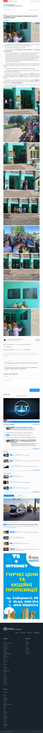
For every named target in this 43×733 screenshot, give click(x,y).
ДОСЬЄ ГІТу (9, 495)
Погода (4, 650)
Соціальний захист (7, 654)
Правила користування (8, 731)
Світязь (4, 722)
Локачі (4, 709)
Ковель (4, 707)
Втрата (4, 659)
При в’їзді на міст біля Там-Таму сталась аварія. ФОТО (22, 524)
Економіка (27, 648)
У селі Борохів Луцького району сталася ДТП (17, 537)
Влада (26, 641)
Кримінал (5, 664)
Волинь (4, 697)
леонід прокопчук (11, 344)
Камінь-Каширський (7, 704)
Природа (5, 652)
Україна (4, 695)
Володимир (5, 698)
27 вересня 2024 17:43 (15, 475)
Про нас (29, 632)
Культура (27, 650)
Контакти (22, 632)
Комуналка (5, 646)
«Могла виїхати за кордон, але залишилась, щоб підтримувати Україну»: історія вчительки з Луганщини (21, 368)
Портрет (5, 680)
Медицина (5, 678)
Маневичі (5, 716)
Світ (4, 693)
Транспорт (5, 683)
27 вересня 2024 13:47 (17, 465)
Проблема (5, 667)
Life (4, 641)
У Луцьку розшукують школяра (15, 1)
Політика (27, 651)
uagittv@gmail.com (6, 356)
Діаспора (5, 645)
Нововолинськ (6, 717)
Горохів (4, 700)
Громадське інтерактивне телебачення (15, 339)
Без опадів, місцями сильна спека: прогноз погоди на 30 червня (21, 363)
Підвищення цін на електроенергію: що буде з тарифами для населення (21, 437)
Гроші (4, 672)
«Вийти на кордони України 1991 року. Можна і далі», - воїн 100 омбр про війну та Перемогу (23, 441)
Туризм (4, 655)
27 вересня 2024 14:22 (17, 459)
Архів (30, 10)
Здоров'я (27, 643)
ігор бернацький (8, 346)
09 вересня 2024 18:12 (14, 522)
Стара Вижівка (6, 724)
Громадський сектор (7, 643)
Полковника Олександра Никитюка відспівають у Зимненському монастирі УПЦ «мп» (24, 466)
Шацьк (4, 727)
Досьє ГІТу (5, 660)
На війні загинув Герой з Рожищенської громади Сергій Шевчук (19, 432)
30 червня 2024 (18, 340)
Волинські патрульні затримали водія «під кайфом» (18, 435)
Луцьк (10, 475)
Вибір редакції (20, 495)
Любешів (5, 712)
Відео (37, 10)
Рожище (5, 721)
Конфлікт (5, 676)
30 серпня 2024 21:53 (17, 542)
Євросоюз (5, 692)
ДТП (4, 674)
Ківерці (4, 705)
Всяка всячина (6, 671)
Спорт (26, 646)
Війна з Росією (6, 657)
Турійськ (5, 725)
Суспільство (11, 459)
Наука (4, 666)
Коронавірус (5, 648)
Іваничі (4, 702)
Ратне (4, 719)
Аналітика (34, 10)
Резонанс (5, 681)
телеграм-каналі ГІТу (19, 349)
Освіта (26, 645)
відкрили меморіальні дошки (23, 344)
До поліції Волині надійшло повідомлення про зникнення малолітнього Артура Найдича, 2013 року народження (23, 429)
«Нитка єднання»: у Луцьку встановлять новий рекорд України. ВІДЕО (26, 532)
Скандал (5, 669)
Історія (4, 662)
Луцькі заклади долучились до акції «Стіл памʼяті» (20, 543)
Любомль (5, 714)
